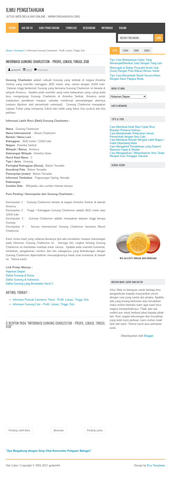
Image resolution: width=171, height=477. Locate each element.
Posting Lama (95, 430)
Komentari (43, 70)
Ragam (122, 28)
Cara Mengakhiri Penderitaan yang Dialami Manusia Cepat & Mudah (135, 148)
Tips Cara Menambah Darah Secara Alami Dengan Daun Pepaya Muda (135, 77)
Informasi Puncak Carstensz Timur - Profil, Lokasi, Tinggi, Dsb (51, 299)
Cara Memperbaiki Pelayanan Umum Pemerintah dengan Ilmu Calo (132, 135)
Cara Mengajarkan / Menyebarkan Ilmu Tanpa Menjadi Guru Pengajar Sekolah (137, 154)
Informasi (107, 28)
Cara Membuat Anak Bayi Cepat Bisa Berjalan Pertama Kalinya (132, 128)
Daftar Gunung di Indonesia (22, 279)
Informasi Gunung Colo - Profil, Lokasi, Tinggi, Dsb (43, 304)
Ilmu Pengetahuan (49, 28)
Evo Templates (156, 465)
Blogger (148, 335)
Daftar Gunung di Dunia (20, 275)
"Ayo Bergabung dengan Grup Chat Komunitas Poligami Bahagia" (48, 450)
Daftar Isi (27, 28)
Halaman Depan (15, 271)
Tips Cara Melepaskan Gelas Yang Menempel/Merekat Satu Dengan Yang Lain (136, 61)
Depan (12, 28)
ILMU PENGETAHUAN (25, 9)
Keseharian (89, 28)
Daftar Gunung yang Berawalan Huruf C (29, 283)
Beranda (59, 430)
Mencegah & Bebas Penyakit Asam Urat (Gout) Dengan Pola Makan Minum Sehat (134, 69)
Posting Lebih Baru (19, 430)
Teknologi (71, 28)
